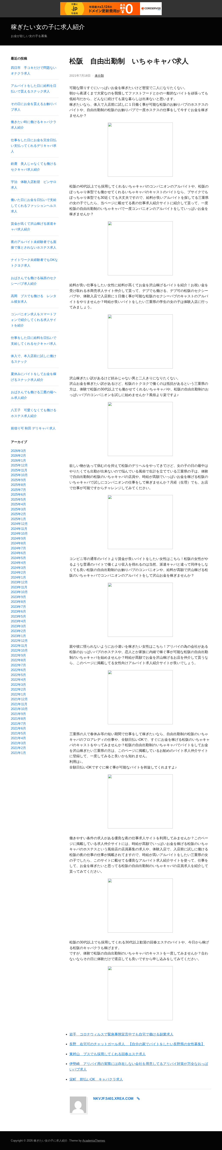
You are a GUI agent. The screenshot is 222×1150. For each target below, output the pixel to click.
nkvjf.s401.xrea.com (113, 1098)
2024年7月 (18, 548)
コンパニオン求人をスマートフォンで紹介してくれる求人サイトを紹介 (33, 319)
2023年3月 (18, 626)
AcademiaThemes (93, 1140)
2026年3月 (18, 451)
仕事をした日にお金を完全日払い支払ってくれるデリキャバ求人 (33, 145)
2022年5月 (18, 675)
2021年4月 (18, 738)
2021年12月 (19, 699)
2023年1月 (18, 636)
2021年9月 (18, 714)
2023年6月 (18, 611)
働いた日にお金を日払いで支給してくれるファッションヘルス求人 (33, 205)
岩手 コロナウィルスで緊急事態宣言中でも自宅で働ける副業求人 (121, 1034)
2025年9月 (18, 480)
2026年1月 (18, 460)
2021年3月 (18, 743)
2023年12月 (19, 582)
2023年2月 (18, 631)
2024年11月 (19, 529)
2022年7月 (18, 665)
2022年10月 (19, 650)
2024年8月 (18, 543)
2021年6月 (18, 728)
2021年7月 (18, 723)
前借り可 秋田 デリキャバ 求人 (33, 428)
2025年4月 (18, 504)
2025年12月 (19, 465)
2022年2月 (18, 689)
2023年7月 (18, 606)
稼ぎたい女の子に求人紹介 (48, 27)
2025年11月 (19, 470)
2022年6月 (18, 670)
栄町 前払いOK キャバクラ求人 (96, 1079)
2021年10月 (19, 709)
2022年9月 (18, 655)
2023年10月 (19, 592)
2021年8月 (18, 718)
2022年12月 (19, 640)
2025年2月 (18, 514)
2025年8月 (18, 485)
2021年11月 (19, 704)
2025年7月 (18, 490)
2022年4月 (18, 679)
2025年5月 (18, 499)
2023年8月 (18, 601)
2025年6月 (18, 494)
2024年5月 (18, 558)
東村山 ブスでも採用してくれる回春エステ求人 (107, 1054)
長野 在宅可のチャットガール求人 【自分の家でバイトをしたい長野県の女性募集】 (137, 1044)
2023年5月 (18, 616)
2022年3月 (18, 684)
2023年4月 (18, 621)
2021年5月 (18, 733)
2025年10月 (19, 475)
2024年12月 (19, 524)
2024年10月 (19, 533)
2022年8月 (18, 660)
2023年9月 (18, 597)
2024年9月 (18, 538)
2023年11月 (19, 587)
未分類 (99, 75)
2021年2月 (18, 748)
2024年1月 (18, 577)
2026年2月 (18, 455)
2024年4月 (18, 562)
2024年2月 (18, 572)
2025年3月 (18, 509)
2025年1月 (18, 519)
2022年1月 (18, 694)
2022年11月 (19, 645)
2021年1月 (18, 753)
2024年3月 (18, 567)
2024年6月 (18, 553)
